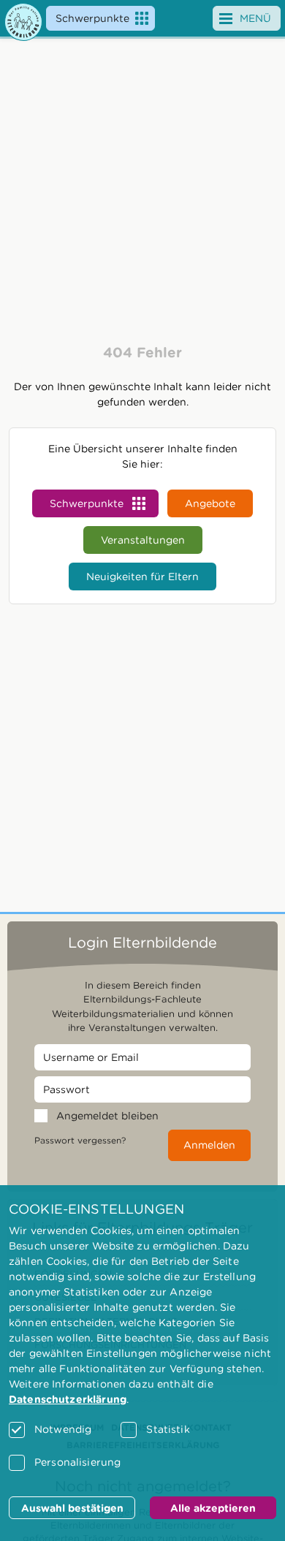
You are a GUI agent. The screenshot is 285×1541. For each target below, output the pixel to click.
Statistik (167, 1429)
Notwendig (62, 1429)
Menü (255, 18)
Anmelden (209, 1145)
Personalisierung (77, 1462)
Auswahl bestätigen (72, 1508)
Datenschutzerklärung (67, 1399)
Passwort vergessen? (80, 1140)
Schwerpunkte (92, 18)
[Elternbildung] (23, 22)
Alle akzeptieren (213, 1508)
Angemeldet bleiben (107, 1116)
